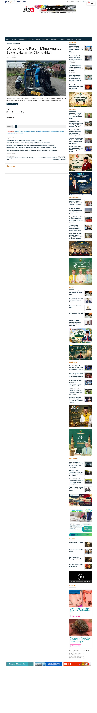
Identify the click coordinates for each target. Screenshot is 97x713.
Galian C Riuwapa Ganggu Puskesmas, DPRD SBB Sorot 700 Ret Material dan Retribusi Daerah (32, 150)
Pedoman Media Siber (74, 657)
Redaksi (80, 653)
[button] (81, 577)
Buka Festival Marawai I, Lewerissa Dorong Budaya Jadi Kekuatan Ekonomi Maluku (28, 142)
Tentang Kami (73, 653)
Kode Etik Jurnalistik (74, 654)
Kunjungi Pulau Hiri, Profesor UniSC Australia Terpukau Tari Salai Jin (24, 140)
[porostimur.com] (15, 1)
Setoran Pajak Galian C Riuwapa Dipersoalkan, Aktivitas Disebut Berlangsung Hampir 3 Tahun (31, 147)
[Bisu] (87, 581)
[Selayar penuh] (90, 581)
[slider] (79, 581)
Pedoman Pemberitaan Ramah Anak (77, 659)
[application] (80, 577)
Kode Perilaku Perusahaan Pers (76, 656)
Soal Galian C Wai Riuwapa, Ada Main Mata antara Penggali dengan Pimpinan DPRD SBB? (30, 145)
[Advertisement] (48, 26)
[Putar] (71, 581)
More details (76, 616)
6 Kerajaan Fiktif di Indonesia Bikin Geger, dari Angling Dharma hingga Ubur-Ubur (52, 157)
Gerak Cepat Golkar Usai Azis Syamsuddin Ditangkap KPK (20, 157)
